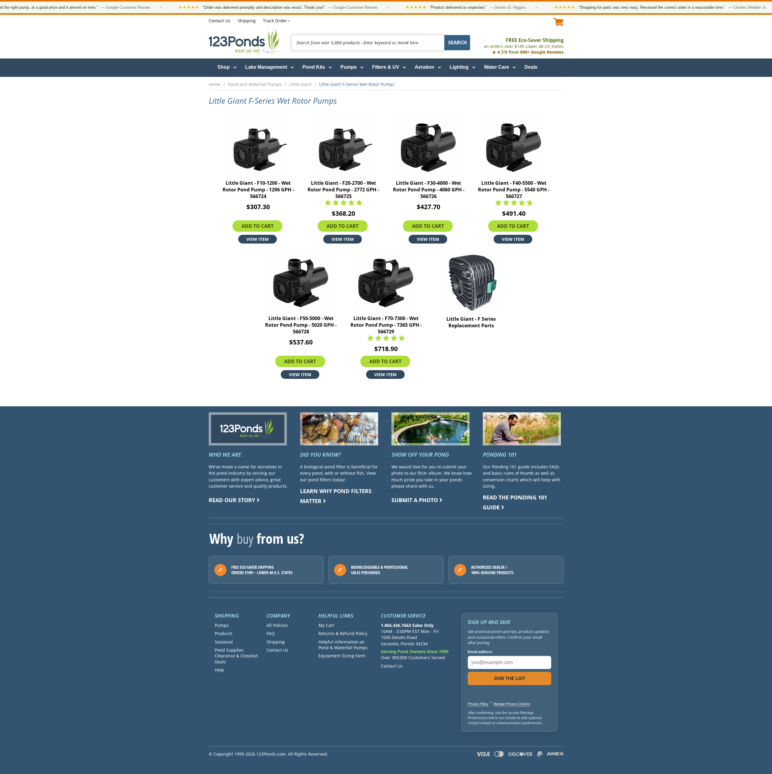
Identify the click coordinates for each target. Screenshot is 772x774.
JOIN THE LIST (509, 678)
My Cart (326, 625)
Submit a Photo (414, 500)
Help (219, 670)
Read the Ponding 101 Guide (515, 502)
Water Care (496, 67)
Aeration (424, 67)
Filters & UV (385, 67)
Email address (480, 652)
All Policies (277, 625)
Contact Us (219, 21)
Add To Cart (258, 226)
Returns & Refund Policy (342, 633)
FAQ (271, 633)
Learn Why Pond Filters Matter (336, 496)
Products (224, 633)
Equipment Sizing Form (341, 656)
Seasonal (224, 642)
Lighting (459, 67)
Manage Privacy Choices (511, 704)
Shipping (247, 21)
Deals (530, 67)
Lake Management (266, 67)
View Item (257, 239)
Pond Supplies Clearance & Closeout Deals (236, 656)
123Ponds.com (245, 41)
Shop (223, 67)
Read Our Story (232, 500)
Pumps (348, 67)
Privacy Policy (478, 704)
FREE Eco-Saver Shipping (524, 43)
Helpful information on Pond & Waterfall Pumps (343, 644)
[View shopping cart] (558, 22)
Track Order (275, 21)
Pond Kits (313, 67)
